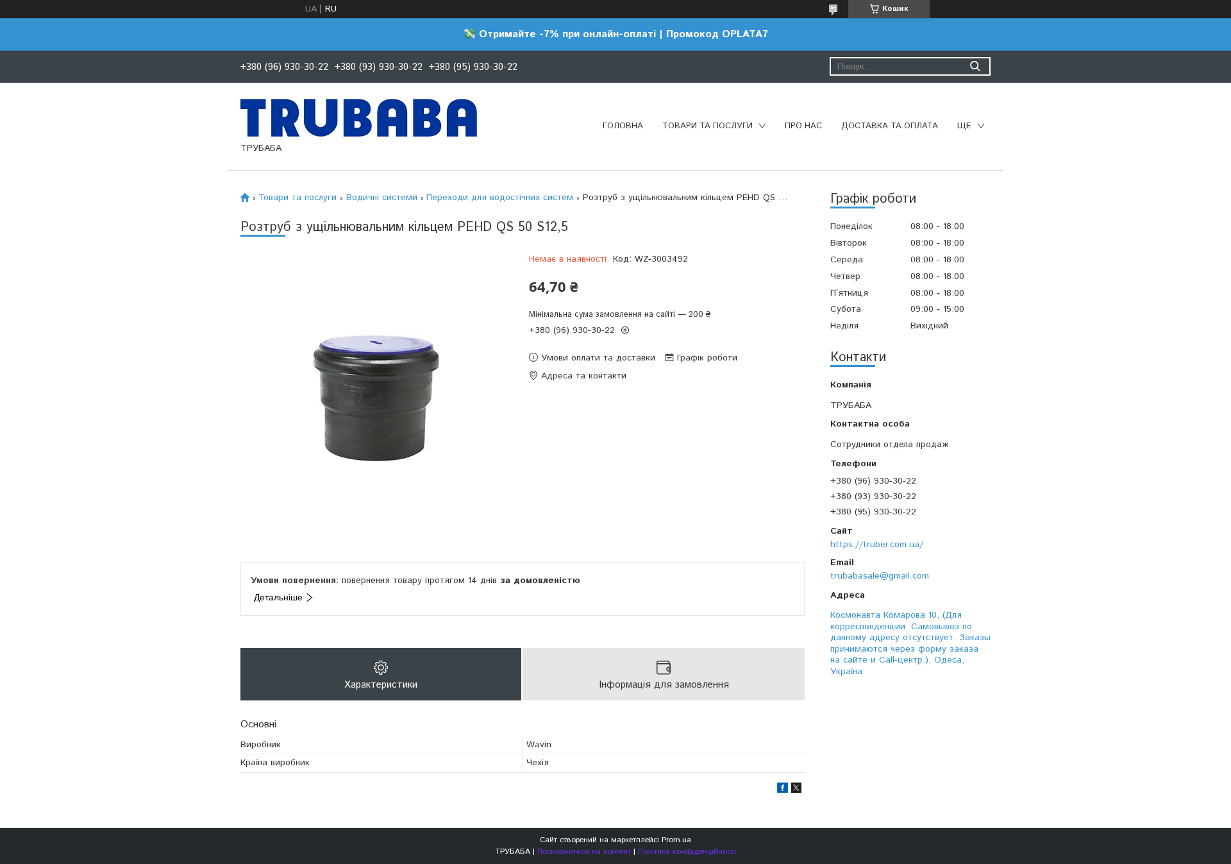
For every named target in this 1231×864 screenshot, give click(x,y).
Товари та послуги (707, 126)
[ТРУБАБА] (358, 117)
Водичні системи (381, 197)
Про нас (803, 126)
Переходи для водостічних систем (499, 197)
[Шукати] (974, 66)
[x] (796, 790)
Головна (623, 126)
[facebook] (782, 790)
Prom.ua (676, 839)
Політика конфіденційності (687, 851)
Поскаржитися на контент (584, 851)
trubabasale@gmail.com (879, 576)
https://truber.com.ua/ (876, 544)
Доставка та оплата (889, 126)
